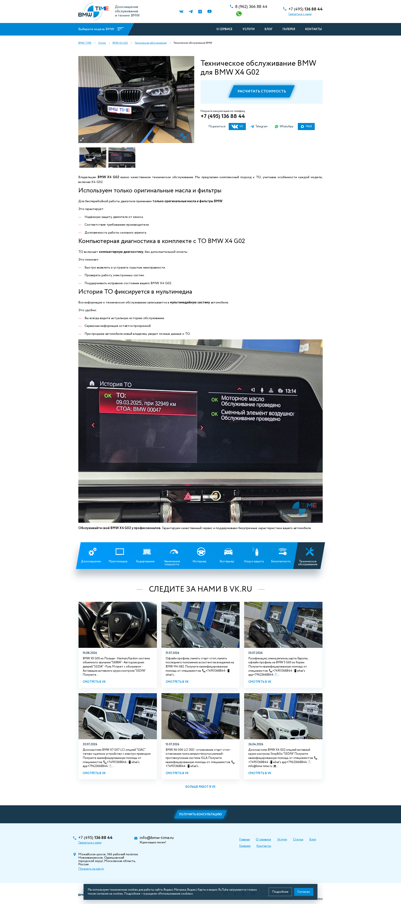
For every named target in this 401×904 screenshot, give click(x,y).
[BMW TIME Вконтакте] (181, 11)
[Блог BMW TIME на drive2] (200, 11)
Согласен (303, 892)
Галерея (289, 29)
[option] (136, 99)
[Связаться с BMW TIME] (239, 14)
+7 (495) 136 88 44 (222, 116)
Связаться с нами (300, 14)
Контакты (313, 29)
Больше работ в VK (200, 786)
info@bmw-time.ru (157, 838)
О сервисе (224, 29)
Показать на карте (91, 869)
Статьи (298, 839)
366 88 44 (251, 7)
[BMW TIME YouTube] (209, 11)
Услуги (248, 29)
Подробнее (280, 892)
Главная (244, 839)
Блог (269, 29)
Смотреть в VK (94, 681)
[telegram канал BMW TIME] (190, 11)
